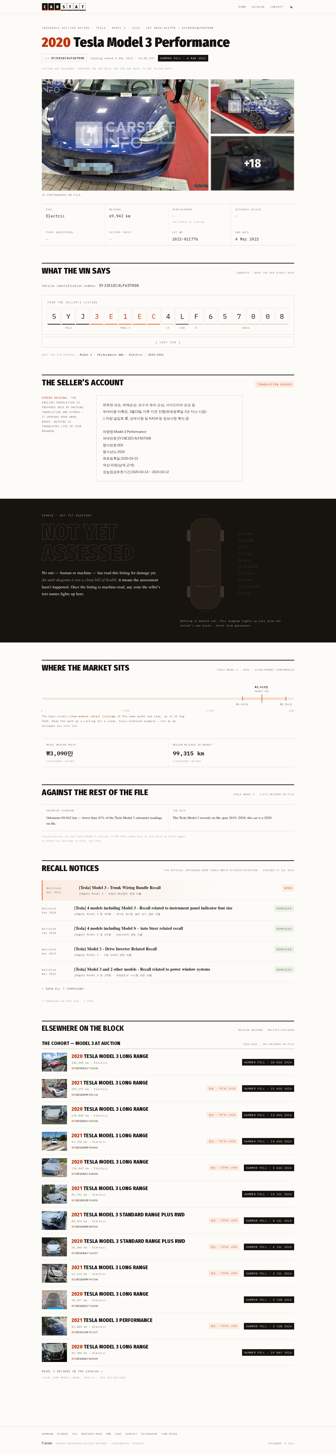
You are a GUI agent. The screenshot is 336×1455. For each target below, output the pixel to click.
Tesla (101, 27)
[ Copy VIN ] (168, 342)
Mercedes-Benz (91, 1433)
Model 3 (119, 27)
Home (242, 6)
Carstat (47, 1442)
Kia (74, 1433)
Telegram (274, 1443)
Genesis (131, 1433)
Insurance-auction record (66, 27)
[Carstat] (64, 7)
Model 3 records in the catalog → (72, 1371)
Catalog (257, 6)
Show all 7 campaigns (65, 988)
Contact (276, 6)
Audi (118, 1433)
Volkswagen (149, 1433)
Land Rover (169, 1433)
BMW (108, 1433)
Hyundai (62, 1433)
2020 (136, 27)
